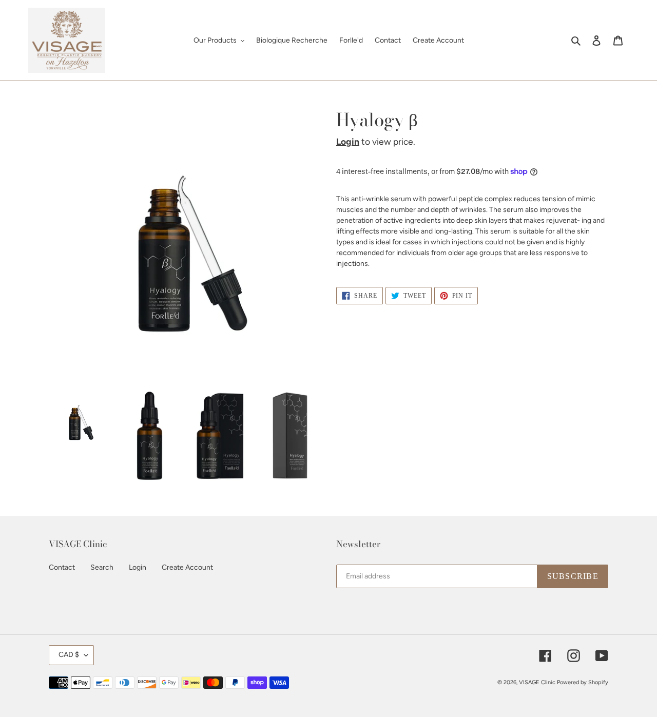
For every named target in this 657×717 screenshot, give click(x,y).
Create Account (187, 567)
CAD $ (69, 654)
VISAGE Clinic (537, 682)
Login (347, 141)
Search (101, 567)
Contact (62, 567)
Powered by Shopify (582, 682)
